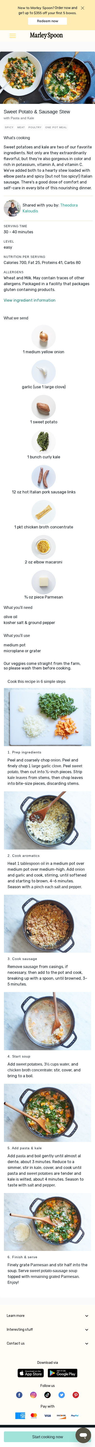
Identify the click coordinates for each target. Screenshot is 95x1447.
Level (9, 241)
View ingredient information (30, 300)
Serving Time (15, 226)
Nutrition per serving (24, 257)
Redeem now (47, 21)
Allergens (14, 272)
